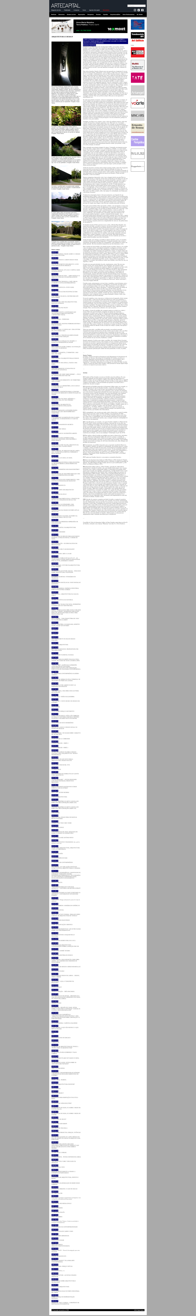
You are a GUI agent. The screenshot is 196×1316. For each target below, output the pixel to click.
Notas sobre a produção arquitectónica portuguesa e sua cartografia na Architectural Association (66, 1197)
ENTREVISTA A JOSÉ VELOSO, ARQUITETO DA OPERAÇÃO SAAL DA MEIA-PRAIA (64, 445)
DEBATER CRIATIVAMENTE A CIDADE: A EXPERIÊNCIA (63, 1171)
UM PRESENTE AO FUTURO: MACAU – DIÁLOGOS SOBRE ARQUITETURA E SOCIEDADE (66, 571)
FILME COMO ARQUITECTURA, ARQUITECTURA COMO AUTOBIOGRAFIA (65, 848)
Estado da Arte (71, 14)
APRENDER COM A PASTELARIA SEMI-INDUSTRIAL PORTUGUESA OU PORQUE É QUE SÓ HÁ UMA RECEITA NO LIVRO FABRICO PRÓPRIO (65, 1145)
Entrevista (62, 14)
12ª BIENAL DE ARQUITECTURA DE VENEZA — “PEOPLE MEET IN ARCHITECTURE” (65, 1046)
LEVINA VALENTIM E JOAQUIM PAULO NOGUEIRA (63, 934)
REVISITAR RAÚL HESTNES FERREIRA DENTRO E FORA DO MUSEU (65, 323)
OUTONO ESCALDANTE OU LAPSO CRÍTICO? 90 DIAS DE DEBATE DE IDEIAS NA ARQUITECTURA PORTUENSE (65, 1137)
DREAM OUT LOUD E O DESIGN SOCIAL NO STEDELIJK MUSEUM (64, 727)
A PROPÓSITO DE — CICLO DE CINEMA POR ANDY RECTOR (66, 374)
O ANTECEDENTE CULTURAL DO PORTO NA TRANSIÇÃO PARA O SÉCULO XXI (64, 516)
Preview (98, 14)
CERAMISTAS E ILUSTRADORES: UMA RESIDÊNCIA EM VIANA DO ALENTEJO (62, 504)
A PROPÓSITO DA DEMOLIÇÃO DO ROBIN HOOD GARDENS (65, 1183)
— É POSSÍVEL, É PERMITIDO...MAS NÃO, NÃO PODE (64, 352)
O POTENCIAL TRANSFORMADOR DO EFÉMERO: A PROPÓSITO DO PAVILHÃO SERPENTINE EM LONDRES (65, 1073)
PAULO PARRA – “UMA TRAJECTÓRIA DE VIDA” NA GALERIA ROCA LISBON (65, 618)
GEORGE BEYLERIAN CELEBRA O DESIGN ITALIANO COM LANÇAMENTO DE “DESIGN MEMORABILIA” (64, 752)
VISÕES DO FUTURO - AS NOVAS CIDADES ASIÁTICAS (63, 1275)
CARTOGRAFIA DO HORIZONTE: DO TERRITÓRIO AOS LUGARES (65, 380)
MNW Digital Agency (139, 1310)
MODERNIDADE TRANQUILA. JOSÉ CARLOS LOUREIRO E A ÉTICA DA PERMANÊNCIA (64, 281)
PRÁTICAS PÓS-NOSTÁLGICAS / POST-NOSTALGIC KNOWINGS (66, 582)
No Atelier (140, 14)
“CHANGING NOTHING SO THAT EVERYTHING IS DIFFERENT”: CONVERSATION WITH (65, 893)
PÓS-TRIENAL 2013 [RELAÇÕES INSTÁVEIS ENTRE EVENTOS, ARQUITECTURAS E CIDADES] (65, 867)
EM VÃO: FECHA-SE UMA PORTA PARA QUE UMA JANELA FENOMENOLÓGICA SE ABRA (65, 474)
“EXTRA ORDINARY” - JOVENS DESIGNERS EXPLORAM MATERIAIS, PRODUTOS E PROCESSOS (64, 780)
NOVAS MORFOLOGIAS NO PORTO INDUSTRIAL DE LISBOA (65, 1291)
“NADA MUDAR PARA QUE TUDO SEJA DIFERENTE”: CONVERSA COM (65, 887)
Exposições (81, 14)
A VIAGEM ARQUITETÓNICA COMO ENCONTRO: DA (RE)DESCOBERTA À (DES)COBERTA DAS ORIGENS (65, 463)
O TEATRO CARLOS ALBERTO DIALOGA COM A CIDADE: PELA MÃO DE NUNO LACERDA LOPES (65, 659)
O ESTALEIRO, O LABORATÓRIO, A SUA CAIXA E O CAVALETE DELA (65, 386)
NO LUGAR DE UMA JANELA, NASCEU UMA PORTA (64, 362)
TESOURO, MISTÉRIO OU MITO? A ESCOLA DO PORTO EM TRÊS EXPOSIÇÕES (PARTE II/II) (65, 801)
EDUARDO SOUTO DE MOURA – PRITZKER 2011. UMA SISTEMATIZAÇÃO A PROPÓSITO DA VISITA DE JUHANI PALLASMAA (65, 996)
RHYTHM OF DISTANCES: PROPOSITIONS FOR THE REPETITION (64, 649)
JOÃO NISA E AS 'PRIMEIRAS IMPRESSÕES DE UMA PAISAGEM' (64, 521)
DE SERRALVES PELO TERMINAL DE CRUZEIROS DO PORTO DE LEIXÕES (65, 679)
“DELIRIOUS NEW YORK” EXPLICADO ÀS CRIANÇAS (63, 1161)
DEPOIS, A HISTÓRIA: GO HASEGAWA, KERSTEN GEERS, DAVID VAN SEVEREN (65, 624)
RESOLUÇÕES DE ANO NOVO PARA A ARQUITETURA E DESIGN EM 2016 (62, 759)
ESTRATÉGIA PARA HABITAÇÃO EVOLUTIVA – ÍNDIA (65, 1097)
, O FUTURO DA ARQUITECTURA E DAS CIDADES (65, 565)
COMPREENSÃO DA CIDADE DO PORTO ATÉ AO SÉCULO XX (65, 510)
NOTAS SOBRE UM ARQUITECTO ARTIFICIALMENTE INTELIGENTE (61, 404)
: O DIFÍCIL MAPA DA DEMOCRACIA (65, 270)
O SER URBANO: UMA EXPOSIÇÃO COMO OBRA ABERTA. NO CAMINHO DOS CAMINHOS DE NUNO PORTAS (65, 960)
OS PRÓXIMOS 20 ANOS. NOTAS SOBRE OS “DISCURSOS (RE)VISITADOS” (63, 1062)
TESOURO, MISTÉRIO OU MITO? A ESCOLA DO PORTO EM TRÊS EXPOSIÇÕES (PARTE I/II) (65, 807)
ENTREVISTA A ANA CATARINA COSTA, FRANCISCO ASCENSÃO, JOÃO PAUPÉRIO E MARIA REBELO (64, 438)
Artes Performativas (128, 14)
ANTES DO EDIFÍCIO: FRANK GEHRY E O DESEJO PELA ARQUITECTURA (65, 254)
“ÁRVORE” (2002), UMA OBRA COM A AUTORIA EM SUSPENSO (65, 691)
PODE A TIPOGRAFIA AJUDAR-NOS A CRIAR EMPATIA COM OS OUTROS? (64, 786)
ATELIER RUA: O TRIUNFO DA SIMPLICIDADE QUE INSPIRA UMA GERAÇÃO (64, 335)
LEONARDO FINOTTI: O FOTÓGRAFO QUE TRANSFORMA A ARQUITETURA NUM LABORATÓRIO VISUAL (63, 312)
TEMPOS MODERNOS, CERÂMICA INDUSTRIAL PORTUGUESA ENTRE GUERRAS (65, 588)
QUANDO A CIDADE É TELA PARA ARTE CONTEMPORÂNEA (63, 1260)
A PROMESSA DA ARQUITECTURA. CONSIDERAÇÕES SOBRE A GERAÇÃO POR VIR (65, 945)
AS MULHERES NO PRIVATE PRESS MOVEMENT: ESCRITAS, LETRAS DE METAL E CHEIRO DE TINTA (65, 537)
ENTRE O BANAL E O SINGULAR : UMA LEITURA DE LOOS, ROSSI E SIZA (65, 329)
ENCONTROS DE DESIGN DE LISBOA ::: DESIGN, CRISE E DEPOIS (65, 975)
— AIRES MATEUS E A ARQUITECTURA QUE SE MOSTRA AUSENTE (65, 275)
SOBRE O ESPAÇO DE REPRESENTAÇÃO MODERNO (63, 1297)
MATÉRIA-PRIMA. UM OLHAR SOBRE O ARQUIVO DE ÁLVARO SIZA (66, 733)
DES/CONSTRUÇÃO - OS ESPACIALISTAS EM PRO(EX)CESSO (64, 543)
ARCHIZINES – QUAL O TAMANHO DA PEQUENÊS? (62, 981)
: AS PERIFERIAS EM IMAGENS (63, 685)
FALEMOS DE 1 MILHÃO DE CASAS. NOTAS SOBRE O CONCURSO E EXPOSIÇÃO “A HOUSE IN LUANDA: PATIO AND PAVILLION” (65, 1008)
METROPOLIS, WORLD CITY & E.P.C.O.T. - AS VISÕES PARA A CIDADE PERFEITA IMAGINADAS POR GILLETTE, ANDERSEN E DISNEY (65, 558)
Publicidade (67, 10)
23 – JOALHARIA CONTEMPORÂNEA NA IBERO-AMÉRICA (65, 673)
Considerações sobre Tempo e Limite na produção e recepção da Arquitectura (65, 1221)
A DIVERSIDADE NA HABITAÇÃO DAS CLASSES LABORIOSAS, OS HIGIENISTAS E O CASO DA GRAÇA (65, 418)
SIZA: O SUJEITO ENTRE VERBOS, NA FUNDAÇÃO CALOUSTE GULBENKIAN (66, 346)
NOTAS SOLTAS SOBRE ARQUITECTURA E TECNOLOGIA (63, 1281)
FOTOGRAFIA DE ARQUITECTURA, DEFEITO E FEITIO (64, 1177)
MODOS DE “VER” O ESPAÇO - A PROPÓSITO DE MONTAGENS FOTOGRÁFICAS (65, 1302)
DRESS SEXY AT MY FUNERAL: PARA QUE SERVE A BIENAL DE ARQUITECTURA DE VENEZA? (65, 914)
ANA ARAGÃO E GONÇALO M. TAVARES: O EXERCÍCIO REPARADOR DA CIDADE (63, 341)
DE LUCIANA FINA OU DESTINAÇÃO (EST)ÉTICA (63, 368)
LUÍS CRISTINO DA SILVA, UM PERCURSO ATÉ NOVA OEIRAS (64, 296)
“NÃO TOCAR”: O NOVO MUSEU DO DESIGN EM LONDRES (65, 701)
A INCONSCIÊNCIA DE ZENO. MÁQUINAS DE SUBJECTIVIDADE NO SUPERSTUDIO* (64, 832)
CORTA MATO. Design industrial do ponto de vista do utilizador (65, 899)
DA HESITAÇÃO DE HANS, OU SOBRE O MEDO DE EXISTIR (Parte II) (66, 1107)
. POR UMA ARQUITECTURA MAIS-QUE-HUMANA (64, 302)
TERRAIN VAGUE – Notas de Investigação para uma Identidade (65, 1250)
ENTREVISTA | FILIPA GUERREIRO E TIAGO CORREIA (64, 1052)
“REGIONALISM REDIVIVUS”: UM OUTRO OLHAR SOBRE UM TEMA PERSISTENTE (66, 929)
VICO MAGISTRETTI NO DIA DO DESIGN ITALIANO (63, 639)
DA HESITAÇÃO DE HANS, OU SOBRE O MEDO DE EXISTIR (66, 1113)
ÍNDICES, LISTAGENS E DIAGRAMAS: (65, 842)
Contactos (76, 10)
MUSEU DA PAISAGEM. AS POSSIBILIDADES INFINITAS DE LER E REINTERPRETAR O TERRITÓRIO (64, 411)
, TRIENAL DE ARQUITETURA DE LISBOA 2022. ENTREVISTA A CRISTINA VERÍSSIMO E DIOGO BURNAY (65, 451)
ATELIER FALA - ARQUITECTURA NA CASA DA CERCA (64, 594)
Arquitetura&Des (115, 14)
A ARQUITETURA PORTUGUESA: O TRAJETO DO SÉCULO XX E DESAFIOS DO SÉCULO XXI (65, 498)
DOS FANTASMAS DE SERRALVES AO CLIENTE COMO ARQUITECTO (65, 773)
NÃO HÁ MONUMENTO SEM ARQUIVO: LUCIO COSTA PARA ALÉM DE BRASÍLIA (65, 264)
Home (84, 10)
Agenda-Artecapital (94, 10)
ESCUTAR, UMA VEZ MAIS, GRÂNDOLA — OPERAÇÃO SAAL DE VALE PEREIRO (63, 398)
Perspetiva (90, 14)
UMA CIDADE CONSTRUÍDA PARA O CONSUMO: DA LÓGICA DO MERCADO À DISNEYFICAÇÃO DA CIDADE (66, 392)
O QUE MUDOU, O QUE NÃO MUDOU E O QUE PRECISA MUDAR (64, 1027)
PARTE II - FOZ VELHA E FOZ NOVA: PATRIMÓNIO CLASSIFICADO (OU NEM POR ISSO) (66, 604)
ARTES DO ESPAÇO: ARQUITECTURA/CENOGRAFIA (60, 1244)
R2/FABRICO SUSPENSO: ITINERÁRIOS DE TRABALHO (63, 576)
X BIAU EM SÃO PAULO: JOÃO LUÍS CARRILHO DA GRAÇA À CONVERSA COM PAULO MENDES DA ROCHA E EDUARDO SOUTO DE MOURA (65, 716)
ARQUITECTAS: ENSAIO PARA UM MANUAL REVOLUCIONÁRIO (64, 817)
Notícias (53, 14)
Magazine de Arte (56, 10)
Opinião (105, 14)
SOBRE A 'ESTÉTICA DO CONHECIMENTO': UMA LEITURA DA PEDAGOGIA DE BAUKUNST (65, 479)
